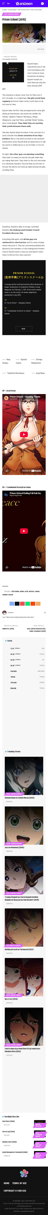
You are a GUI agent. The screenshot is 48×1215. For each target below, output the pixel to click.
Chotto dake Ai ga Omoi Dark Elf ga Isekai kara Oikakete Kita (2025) (22, 1050)
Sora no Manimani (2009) (14, 847)
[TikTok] (37, 612)
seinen (37, 591)
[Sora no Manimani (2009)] (24, 825)
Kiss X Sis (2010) (11, 999)
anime (22, 591)
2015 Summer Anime (11, 14)
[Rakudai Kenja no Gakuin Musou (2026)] (24, 776)
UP (34, 1201)
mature (31, 591)
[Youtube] (24, 671)
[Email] (25, 47)
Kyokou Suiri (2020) (9, 1142)
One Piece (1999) (8, 1121)
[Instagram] (31, 612)
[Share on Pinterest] (15, 47)
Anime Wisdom (38, 1125)
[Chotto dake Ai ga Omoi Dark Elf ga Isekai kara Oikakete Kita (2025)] (24, 1027)
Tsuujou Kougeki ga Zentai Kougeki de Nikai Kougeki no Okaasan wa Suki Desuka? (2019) (22, 898)
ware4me (11, 612)
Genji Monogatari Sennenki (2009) (14, 1152)
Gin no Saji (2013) (8, 1131)
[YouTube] (29, 612)
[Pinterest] (34, 612)
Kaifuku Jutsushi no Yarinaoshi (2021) (19, 949)
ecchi (26, 591)
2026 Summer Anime (14, 794)
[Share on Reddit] (22, 47)
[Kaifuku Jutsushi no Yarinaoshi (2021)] (24, 927)
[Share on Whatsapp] (18, 47)
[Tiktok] (24, 676)
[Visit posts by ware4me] (4, 613)
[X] (26, 612)
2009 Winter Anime (38, 1155)
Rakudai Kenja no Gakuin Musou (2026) (19, 797)
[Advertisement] (24, 198)
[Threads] (39, 612)
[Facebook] (23, 612)
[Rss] (45, 612)
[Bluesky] (42, 612)
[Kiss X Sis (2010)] (24, 977)
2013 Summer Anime (39, 1135)
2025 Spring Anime (13, 1045)
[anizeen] (24, 3)
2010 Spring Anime (13, 995)
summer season (7, 594)
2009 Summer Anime (14, 843)
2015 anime (15, 591)
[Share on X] (11, 47)
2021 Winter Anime (13, 945)
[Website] (20, 612)
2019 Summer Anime (14, 893)
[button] (4, 3)
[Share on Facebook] (7, 47)
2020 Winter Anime (38, 1145)
